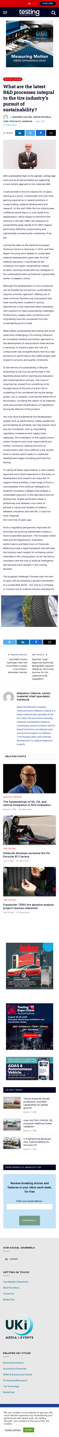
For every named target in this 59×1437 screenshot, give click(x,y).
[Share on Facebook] (40, 133)
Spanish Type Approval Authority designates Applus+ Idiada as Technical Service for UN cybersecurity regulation (43, 669)
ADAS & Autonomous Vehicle (17, 1374)
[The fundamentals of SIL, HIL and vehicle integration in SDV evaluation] (29, 778)
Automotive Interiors (13, 1363)
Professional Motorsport (15, 1380)
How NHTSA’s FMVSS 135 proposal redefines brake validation (37, 1123)
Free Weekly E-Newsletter (15, 1282)
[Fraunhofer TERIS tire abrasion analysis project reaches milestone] (29, 881)
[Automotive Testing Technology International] (30, 12)
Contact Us (8, 1293)
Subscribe (47, 3)
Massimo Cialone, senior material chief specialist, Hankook (34, 696)
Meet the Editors (11, 1288)
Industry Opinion (12, 79)
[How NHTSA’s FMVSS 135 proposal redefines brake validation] (12, 1124)
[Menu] (5, 12)
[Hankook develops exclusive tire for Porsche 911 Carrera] (29, 830)
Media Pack (9, 1299)
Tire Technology (11, 1386)
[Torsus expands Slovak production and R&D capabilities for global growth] (12, 1103)
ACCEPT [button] (28, 1430)
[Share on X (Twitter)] (30, 133)
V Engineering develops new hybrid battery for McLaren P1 (37, 1141)
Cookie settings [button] (13, 1430)
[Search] (53, 12)
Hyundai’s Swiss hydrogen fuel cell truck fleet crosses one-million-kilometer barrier (16, 666)
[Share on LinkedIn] (20, 133)
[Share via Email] (51, 133)
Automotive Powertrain (14, 1368)
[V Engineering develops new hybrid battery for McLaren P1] (12, 1143)
